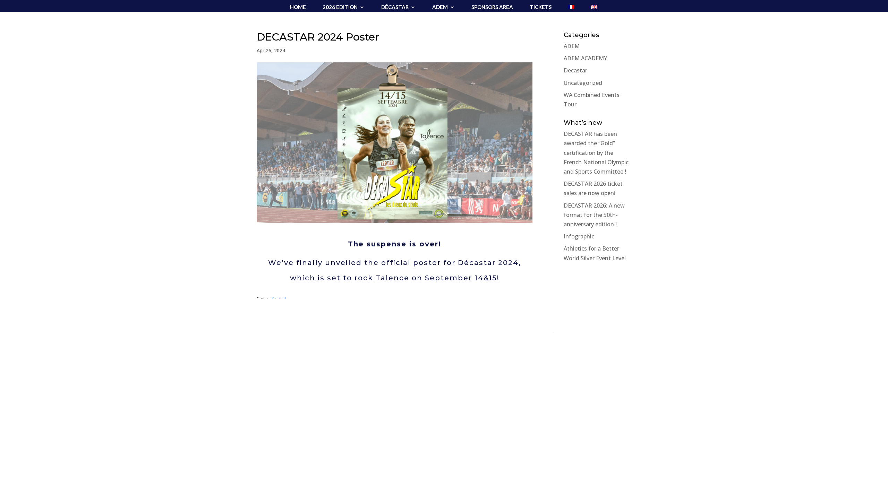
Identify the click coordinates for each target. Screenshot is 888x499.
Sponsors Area (492, 7)
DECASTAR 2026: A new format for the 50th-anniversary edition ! (594, 215)
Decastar (575, 70)
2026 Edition (340, 7)
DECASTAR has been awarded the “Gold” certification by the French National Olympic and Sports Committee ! (596, 152)
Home (298, 7)
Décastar (395, 7)
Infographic (579, 236)
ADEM (440, 7)
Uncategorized (583, 83)
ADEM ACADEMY (585, 58)
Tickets (541, 7)
